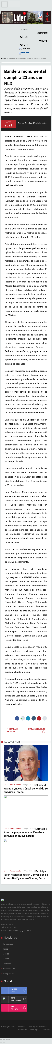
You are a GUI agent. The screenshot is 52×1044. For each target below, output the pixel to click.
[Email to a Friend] (44, 718)
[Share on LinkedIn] (28, 718)
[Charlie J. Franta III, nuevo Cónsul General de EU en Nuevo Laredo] (26, 763)
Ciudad (7, 785)
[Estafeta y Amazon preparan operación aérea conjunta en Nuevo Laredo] (26, 810)
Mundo (6, 959)
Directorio (22, 1029)
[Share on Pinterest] (39, 718)
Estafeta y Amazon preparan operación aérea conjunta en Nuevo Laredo (25, 832)
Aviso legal (34, 1029)
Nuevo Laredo (15, 785)
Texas (5, 949)
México (6, 954)
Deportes (7, 963)
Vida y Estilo (8, 973)
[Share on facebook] (17, 718)
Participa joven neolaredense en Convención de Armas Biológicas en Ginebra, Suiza (26, 875)
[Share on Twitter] (23, 718)
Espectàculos (9, 968)
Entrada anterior (12, 730)
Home (3, 59)
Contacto (46, 1029)
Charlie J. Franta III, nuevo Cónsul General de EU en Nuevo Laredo (26, 789)
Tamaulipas (8, 944)
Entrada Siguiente (36, 729)
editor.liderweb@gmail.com (19, 930)
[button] (11, 4)
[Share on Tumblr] (33, 718)
